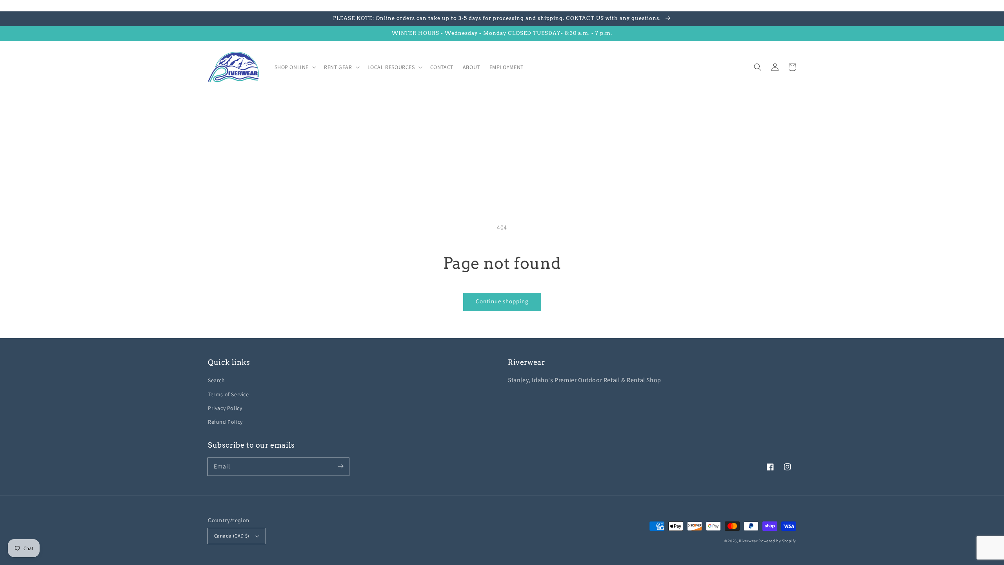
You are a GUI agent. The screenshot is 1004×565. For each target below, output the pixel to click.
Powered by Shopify (777, 540)
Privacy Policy (225, 408)
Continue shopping (502, 301)
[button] (757, 67)
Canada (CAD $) (231, 535)
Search (216, 380)
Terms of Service (228, 394)
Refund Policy (225, 421)
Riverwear (748, 540)
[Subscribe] (340, 466)
